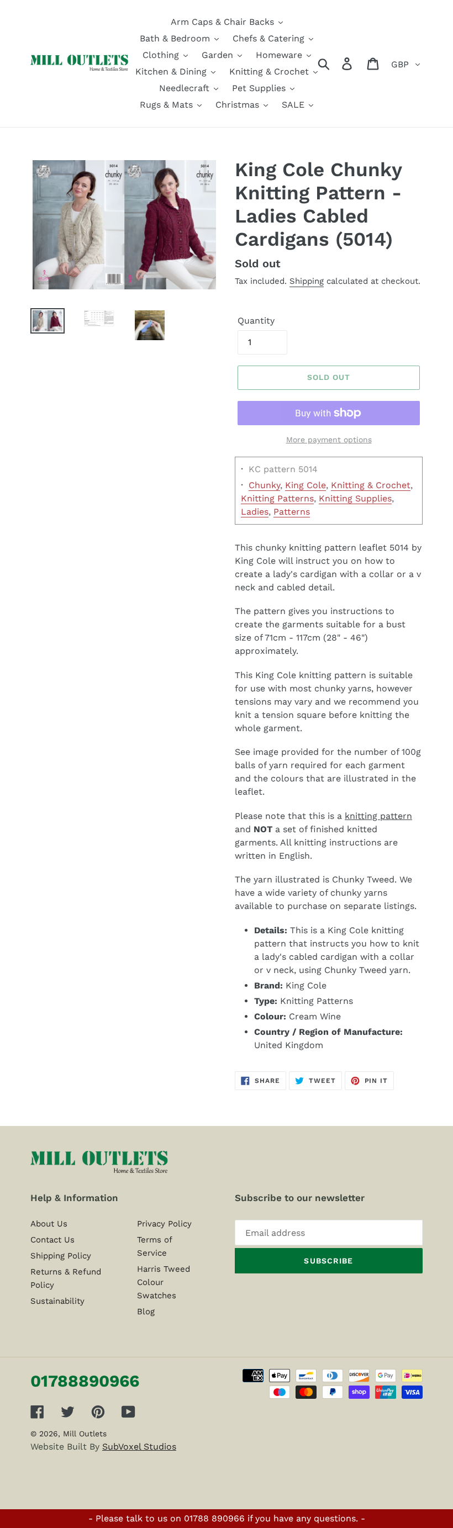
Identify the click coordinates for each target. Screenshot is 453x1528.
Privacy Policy (164, 1224)
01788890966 (84, 1380)
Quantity (256, 320)
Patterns (291, 511)
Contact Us (52, 1240)
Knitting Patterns (277, 498)
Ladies (254, 511)
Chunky (264, 485)
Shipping (306, 281)
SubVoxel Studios (139, 1446)
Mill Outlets (85, 1433)
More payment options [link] (329, 439)
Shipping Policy (60, 1256)
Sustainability (57, 1301)
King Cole (305, 485)
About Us (48, 1224)
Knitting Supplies (355, 498)
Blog (146, 1311)
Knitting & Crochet (370, 485)
